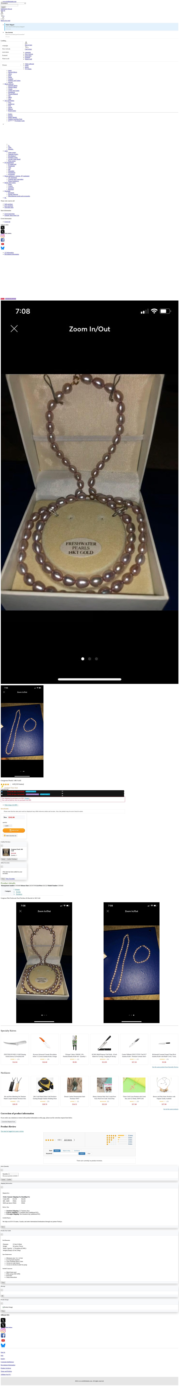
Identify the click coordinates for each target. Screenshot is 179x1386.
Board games (12, 110)
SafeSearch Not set (6, 9)
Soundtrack (11, 92)
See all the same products (170, 1109)
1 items (130, 1141)
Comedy (10, 79)
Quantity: (5, 1174)
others (10, 74)
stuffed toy (11, 104)
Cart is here (28, 49)
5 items (130, 1137)
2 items (130, 1139)
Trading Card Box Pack (15, 119)
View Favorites (10, 878)
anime (27, 65)
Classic (10, 89)
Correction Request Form (8, 1121)
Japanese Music (12, 85)
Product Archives (6, 1368)
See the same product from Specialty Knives (165, 1067)
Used (26, 794)
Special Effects (12, 72)
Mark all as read (5, 20)
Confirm (9, 1179)
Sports (10, 77)
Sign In (3, 10)
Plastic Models (12, 117)
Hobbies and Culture (14, 80)
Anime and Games (13, 90)
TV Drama (28, 69)
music (10, 70)
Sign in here (28, 45)
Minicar (10, 109)
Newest (57, 1150)
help (2, 1355)
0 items (130, 1144)
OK (2, 1296)
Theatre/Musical (13, 94)
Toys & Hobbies (9, 100)
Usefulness (77, 1150)
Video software (29, 64)
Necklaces (19, 894)
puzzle (10, 107)
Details (27, 798)
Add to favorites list (11, 835)
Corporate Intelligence (7, 1362)
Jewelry (18, 892)
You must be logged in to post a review (12, 1131)
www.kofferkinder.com (9, 1)
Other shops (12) (11, 805)
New (19, 791)
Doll (9, 105)
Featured (4, 55)
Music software (9, 84)
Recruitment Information (8, 1365)
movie (27, 67)
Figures (10, 116)
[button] (89, 18)
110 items (68, 1140)
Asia (9, 99)
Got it (2, 1227)
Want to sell (5, 58)
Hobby (10, 114)
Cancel (3, 859)
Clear (89, 1153)
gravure (10, 82)
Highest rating (66, 1150)
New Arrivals (6, 49)
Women (4, 65)
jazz (9, 95)
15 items (130, 1135)
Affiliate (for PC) (6, 1374)
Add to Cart (15, 830)
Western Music (12, 87)
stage (9, 75)
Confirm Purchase (12, 859)
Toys (9, 102)
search (3, 7)
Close (3, 878)
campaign (5, 45)
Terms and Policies (6, 1371)
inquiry (3, 1358)
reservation (5, 52)
